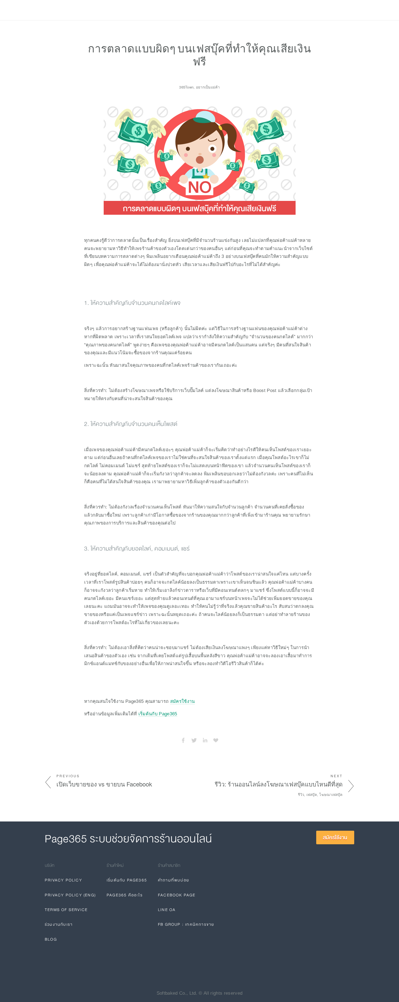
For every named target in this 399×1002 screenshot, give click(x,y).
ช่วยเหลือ (109, 10)
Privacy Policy (63, 880)
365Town (186, 87)
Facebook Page (177, 895)
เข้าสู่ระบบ (307, 10)
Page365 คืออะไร (125, 895)
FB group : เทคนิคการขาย (186, 924)
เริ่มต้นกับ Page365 (157, 713)
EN (293, 10)
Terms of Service (66, 909)
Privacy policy (159, 10)
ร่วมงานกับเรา (59, 924)
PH (282, 10)
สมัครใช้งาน (336, 10)
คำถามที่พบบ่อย (173, 880)
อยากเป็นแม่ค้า (208, 87)
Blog (131, 10)
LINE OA (167, 909)
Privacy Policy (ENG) (70, 895)
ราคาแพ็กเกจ (79, 10)
